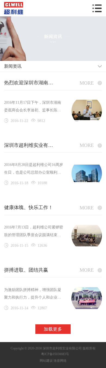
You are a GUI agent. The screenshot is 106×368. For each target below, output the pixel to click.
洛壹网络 (60, 361)
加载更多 (53, 329)
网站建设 (46, 361)
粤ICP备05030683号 (55, 354)
